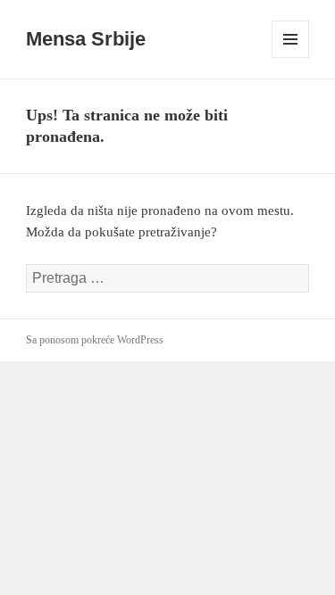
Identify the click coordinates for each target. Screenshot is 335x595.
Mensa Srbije (86, 39)
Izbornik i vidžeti (290, 57)
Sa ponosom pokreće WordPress (94, 340)
